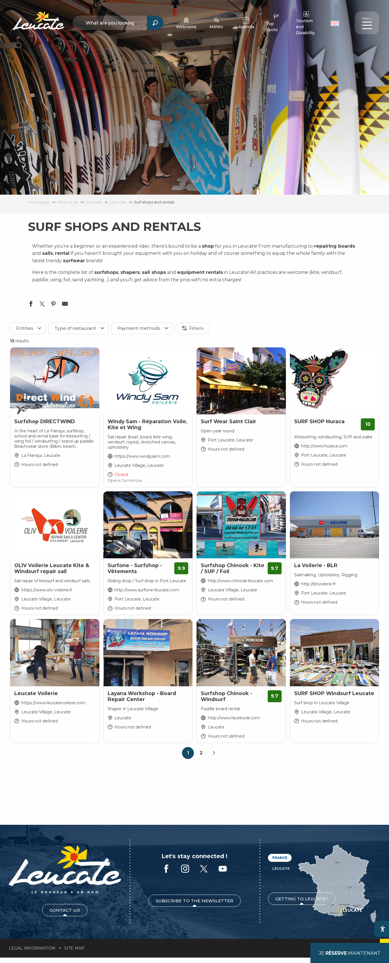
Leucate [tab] (281, 868)
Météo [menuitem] (216, 26)
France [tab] (279, 858)
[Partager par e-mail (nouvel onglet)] (65, 305)
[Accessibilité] (382, 929)
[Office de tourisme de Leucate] (65, 869)
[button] (336, 23)
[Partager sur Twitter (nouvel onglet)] (42, 305)
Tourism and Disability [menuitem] (305, 26)
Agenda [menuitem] (246, 26)
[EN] (335, 23)
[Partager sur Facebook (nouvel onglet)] (31, 305)
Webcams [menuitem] (186, 26)
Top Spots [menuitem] (272, 26)
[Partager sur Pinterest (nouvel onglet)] (53, 305)
